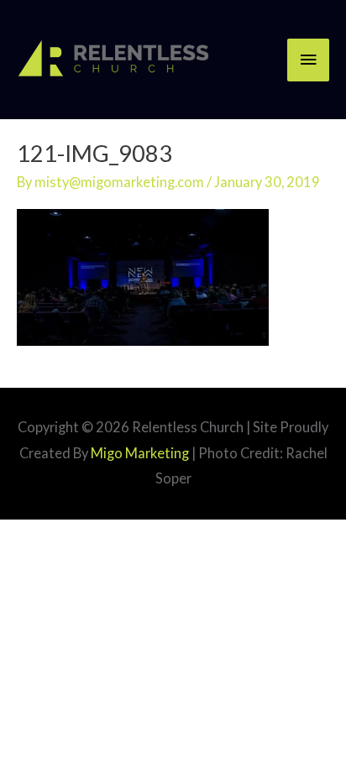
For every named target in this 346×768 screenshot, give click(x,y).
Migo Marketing (140, 453)
